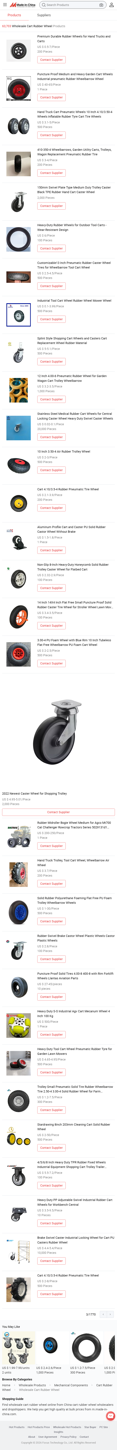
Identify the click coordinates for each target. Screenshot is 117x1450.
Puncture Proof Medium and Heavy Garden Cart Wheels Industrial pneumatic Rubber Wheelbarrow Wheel (75, 76)
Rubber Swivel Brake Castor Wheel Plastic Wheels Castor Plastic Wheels (76, 938)
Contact (84, 1436)
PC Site (103, 1427)
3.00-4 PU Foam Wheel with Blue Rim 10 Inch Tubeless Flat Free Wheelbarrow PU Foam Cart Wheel (74, 642)
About (31, 1436)
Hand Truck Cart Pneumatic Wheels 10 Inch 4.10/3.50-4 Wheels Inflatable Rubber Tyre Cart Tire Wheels (74, 114)
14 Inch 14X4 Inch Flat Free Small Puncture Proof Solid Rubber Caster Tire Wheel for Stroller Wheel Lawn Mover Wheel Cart (75, 604)
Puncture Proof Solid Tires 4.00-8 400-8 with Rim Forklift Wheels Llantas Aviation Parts (75, 975)
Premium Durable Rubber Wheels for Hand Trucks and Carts (73, 38)
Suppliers (44, 15)
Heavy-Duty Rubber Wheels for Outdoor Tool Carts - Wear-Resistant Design (71, 227)
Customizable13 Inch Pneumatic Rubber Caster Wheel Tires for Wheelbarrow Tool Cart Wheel (74, 265)
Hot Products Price (39, 1427)
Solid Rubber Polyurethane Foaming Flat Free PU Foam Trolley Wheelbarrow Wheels (74, 900)
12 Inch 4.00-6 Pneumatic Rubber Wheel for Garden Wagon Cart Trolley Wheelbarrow (72, 378)
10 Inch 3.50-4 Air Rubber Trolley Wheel (63, 451)
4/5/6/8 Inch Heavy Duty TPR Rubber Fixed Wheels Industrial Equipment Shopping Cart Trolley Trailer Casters (71, 1164)
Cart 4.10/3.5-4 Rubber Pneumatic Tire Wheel (68, 489)
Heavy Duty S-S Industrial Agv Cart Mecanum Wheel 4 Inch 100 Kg (73, 1013)
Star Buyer (90, 1427)
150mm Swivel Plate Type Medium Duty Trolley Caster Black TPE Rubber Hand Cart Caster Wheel (74, 189)
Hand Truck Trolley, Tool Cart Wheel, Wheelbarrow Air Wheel (73, 862)
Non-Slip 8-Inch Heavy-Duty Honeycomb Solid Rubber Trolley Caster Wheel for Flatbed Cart (73, 566)
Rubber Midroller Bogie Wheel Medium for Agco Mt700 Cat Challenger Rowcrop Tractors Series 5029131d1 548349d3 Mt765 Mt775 (74, 825)
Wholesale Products (32, 1385)
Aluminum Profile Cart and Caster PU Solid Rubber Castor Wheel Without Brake (71, 529)
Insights (58, 1432)
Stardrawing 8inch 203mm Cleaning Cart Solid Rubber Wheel (73, 1126)
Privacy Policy (68, 1436)
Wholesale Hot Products (67, 1427)
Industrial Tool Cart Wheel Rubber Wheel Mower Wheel (74, 300)
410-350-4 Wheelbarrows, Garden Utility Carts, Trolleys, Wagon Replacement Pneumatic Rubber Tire (74, 152)
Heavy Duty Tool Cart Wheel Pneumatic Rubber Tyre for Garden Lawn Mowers (74, 1051)
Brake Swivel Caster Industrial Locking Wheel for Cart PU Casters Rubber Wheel (75, 1240)
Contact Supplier (51, 60)
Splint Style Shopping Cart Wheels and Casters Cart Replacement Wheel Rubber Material (72, 340)
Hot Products (17, 1427)
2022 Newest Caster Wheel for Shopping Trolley (34, 793)
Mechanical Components (71, 1385)
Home (6, 1385)
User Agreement (47, 1436)
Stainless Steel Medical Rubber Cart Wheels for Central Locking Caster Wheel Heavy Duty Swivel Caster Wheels (75, 416)
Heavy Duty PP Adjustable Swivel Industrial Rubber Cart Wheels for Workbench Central (74, 1202)
